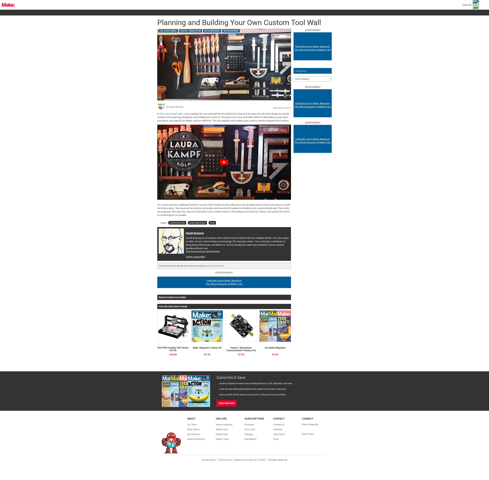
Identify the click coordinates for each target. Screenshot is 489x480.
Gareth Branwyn (195, 233)
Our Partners (193, 434)
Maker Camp (222, 439)
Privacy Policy (209, 459)
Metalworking (212, 30)
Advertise (277, 429)
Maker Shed (222, 434)
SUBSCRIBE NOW (226, 403)
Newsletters (250, 439)
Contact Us (278, 424)
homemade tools (177, 222)
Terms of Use (225, 459)
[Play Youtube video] (224, 162)
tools (212, 222)
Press (276, 439)
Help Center (279, 434)
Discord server (217, 265)
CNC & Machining (168, 30)
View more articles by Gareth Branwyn (203, 251)
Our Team (192, 424)
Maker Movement (196, 439)
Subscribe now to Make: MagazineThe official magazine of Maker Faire (224, 282)
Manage (248, 434)
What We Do (193, 429)
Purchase (249, 424)
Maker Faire (222, 429)
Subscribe (467, 4)
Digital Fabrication (190, 30)
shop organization (197, 222)
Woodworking (231, 30)
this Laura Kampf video (171, 113)
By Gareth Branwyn (175, 107)
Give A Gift (249, 429)
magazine (224, 424)
